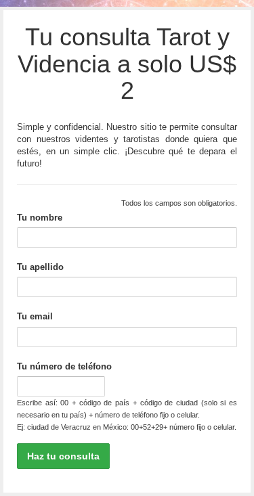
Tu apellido (40, 267)
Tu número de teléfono (64, 366)
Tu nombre (39, 217)
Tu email (35, 316)
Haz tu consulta (63, 456)
